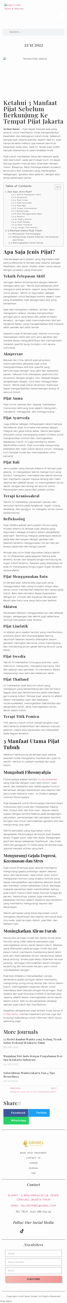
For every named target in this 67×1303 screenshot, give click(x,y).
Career (33, 1163)
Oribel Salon (10, 1014)
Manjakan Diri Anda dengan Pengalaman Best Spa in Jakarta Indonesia (33, 1058)
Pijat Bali (21, 205)
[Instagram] (37, 1231)
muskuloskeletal (47, 779)
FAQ (33, 1173)
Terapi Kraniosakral (27, 208)
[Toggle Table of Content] (56, 187)
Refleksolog (23, 211)
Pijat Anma (22, 200)
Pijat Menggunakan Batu (29, 214)
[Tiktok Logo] (22, 1231)
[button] (61, 14)
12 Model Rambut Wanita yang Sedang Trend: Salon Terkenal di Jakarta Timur (32, 1041)
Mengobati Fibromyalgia (27, 234)
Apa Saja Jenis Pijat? (20, 191)
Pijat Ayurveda (24, 203)
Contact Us (33, 1158)
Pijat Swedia (24, 222)
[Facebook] (45, 1231)
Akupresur (22, 197)
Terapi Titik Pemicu (28, 227)
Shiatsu (21, 216)
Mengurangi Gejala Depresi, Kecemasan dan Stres (36, 238)
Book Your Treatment (33, 1153)
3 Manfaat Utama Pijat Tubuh (25, 230)
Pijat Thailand (25, 225)
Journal (34, 1168)
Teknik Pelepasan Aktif (29, 195)
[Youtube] (29, 1231)
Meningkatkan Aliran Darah (28, 243)
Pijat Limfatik (25, 219)
